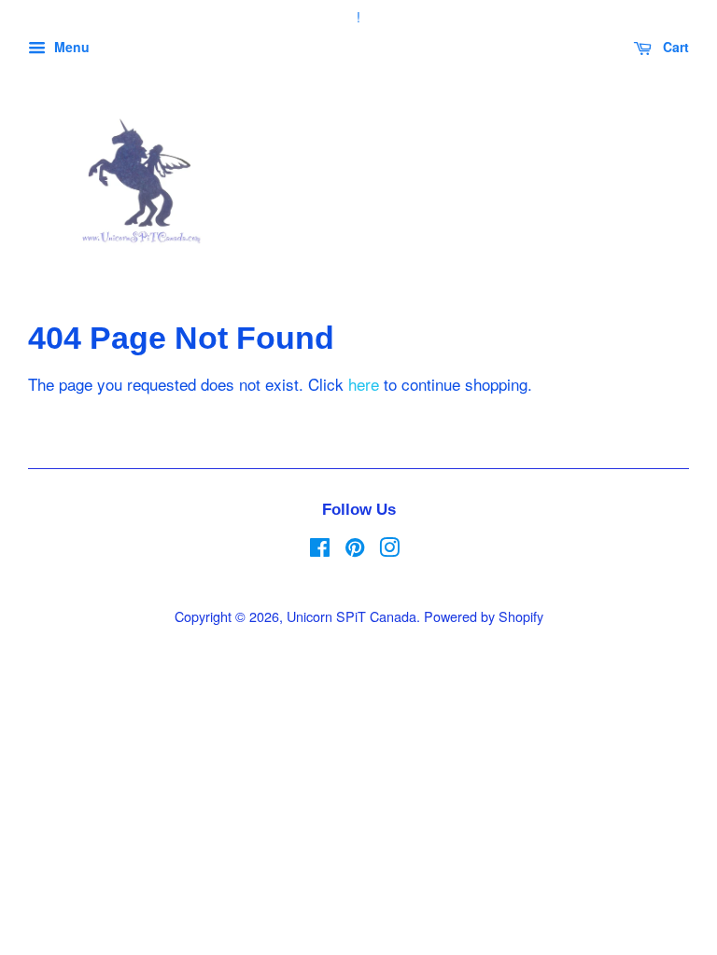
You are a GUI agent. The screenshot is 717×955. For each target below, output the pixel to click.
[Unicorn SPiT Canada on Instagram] (389, 550)
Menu (70, 46)
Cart (674, 46)
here (363, 383)
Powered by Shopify (483, 616)
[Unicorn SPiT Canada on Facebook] (319, 550)
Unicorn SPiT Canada (351, 616)
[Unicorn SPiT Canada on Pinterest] (354, 550)
